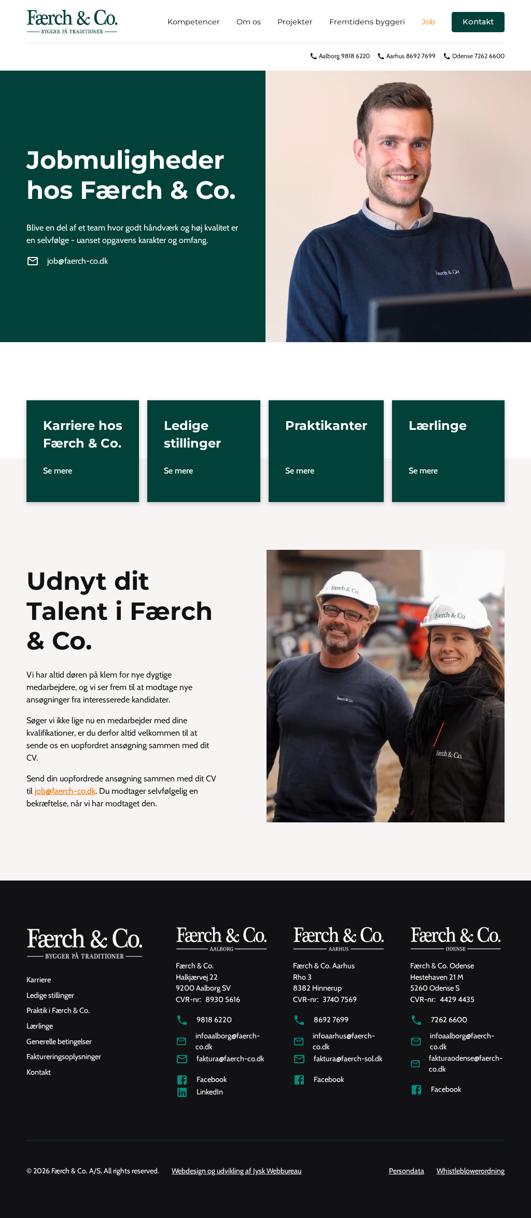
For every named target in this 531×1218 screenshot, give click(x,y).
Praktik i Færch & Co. (58, 1010)
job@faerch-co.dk (65, 791)
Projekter (295, 21)
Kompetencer (193, 21)
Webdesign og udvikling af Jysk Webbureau (236, 1170)
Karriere (38, 979)
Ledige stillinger (50, 995)
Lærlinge (39, 1026)
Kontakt (478, 21)
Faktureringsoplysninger (63, 1056)
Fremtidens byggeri (367, 21)
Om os (248, 21)
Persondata (406, 1170)
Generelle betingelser (59, 1041)
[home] (72, 22)
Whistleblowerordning (471, 1170)
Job (428, 21)
